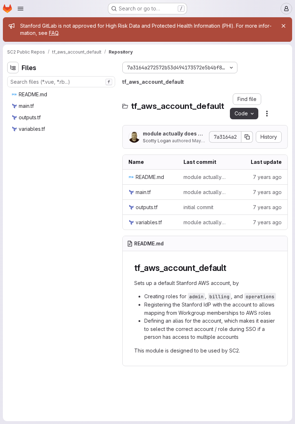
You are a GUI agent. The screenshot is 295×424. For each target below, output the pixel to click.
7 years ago (267, 177)
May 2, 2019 (204, 140)
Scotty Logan (157, 140)
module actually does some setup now (173, 133)
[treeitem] (62, 94)
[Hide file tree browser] (13, 67)
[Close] (283, 26)
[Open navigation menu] (20, 8)
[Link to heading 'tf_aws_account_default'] (231, 268)
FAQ (53, 33)
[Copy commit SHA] (247, 137)
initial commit (198, 207)
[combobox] (61, 81)
